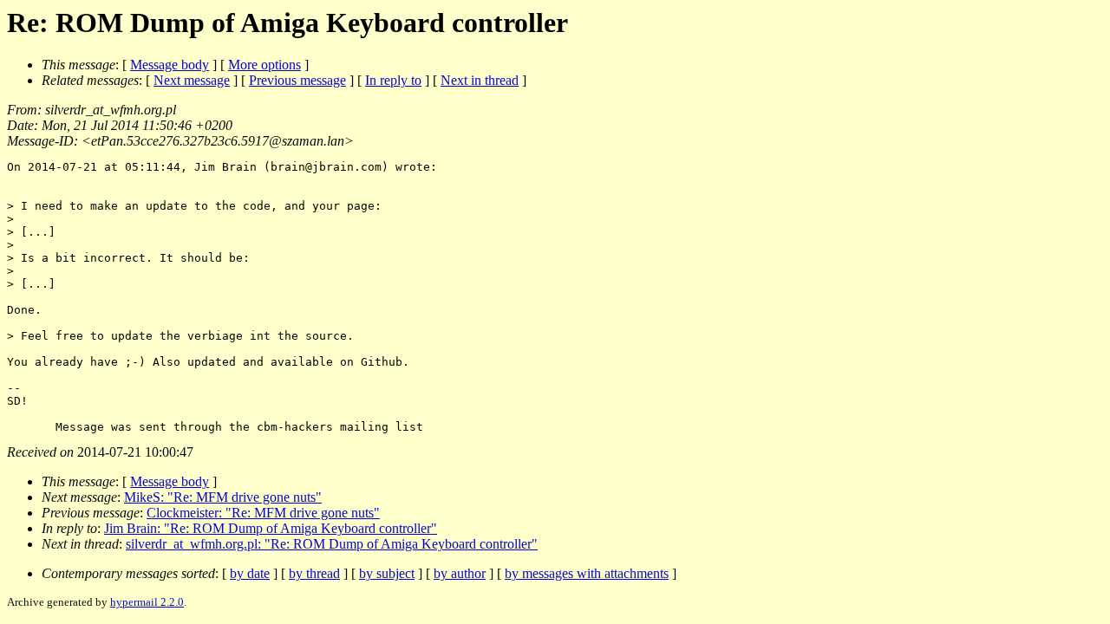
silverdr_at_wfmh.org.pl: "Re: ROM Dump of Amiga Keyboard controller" (332, 543)
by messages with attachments (587, 573)
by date (250, 573)
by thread (314, 573)
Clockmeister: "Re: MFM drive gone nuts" (263, 512)
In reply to (393, 80)
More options (264, 64)
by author (460, 573)
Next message (191, 80)
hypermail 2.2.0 (147, 601)
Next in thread (480, 80)
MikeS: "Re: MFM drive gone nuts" (223, 497)
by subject (387, 573)
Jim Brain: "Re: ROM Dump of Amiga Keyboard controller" (270, 528)
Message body (169, 64)
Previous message (297, 80)
